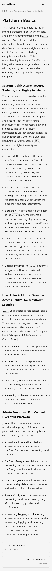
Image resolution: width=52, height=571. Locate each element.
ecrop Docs (8, 4)
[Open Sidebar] (48, 4)
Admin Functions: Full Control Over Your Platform (23, 414)
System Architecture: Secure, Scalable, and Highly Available (23, 88)
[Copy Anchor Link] (48, 88)
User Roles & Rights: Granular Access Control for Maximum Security (23, 300)
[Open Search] (43, 4)
